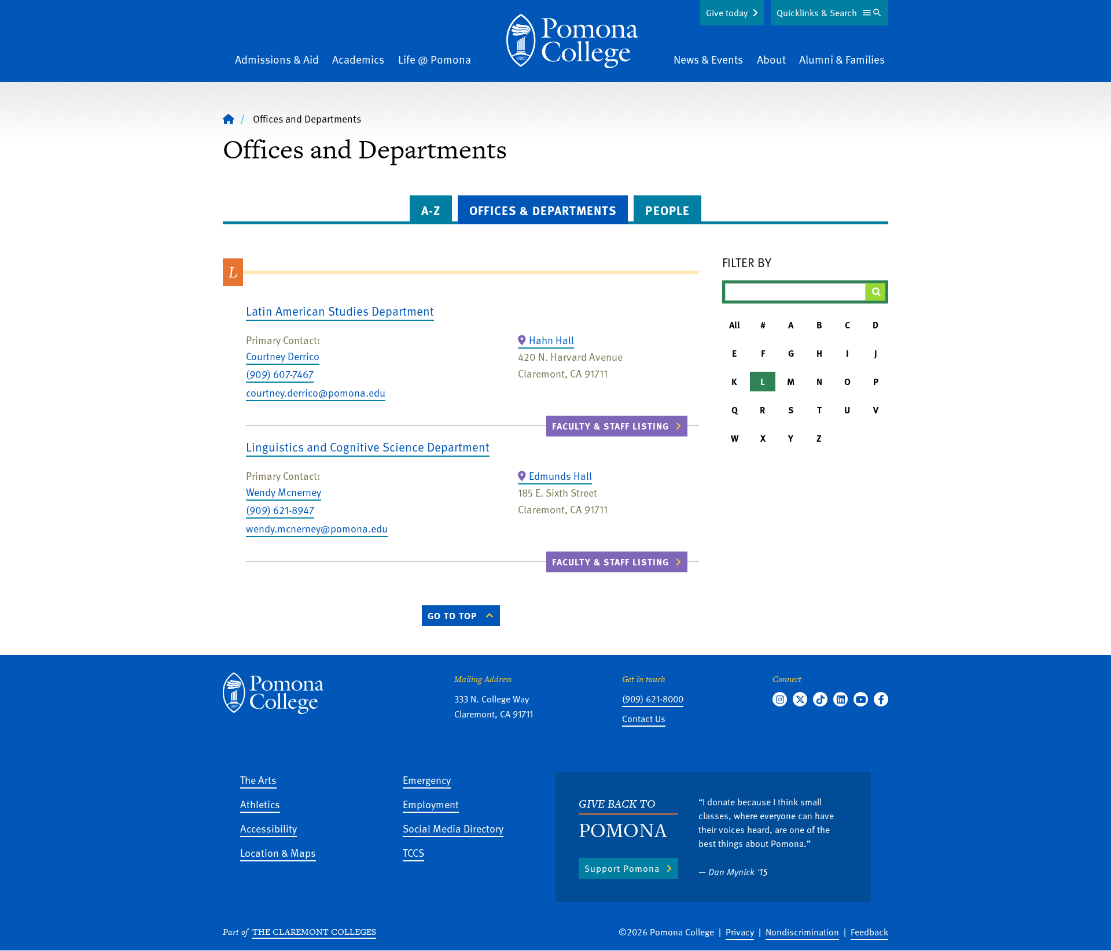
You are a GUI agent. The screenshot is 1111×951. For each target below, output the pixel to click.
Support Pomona (622, 868)
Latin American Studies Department (340, 311)
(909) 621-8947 (280, 509)
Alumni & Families (842, 59)
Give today (727, 13)
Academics (358, 59)
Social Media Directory (453, 828)
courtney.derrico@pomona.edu (315, 392)
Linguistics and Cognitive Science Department (368, 447)
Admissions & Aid (277, 59)
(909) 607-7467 (280, 374)
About (771, 59)
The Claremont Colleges (314, 932)
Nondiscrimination (802, 932)
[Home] (572, 41)
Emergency (427, 779)
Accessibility (268, 828)
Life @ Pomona (434, 59)
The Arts (258, 779)
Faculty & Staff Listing (610, 426)
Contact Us (643, 719)
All (734, 325)
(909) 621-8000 (652, 699)
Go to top (452, 616)
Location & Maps (278, 852)
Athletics (260, 804)
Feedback (869, 932)
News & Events (708, 59)
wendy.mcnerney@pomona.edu (317, 528)
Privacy (740, 932)
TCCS (413, 852)
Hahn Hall (551, 339)
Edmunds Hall (560, 475)
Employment (431, 804)
